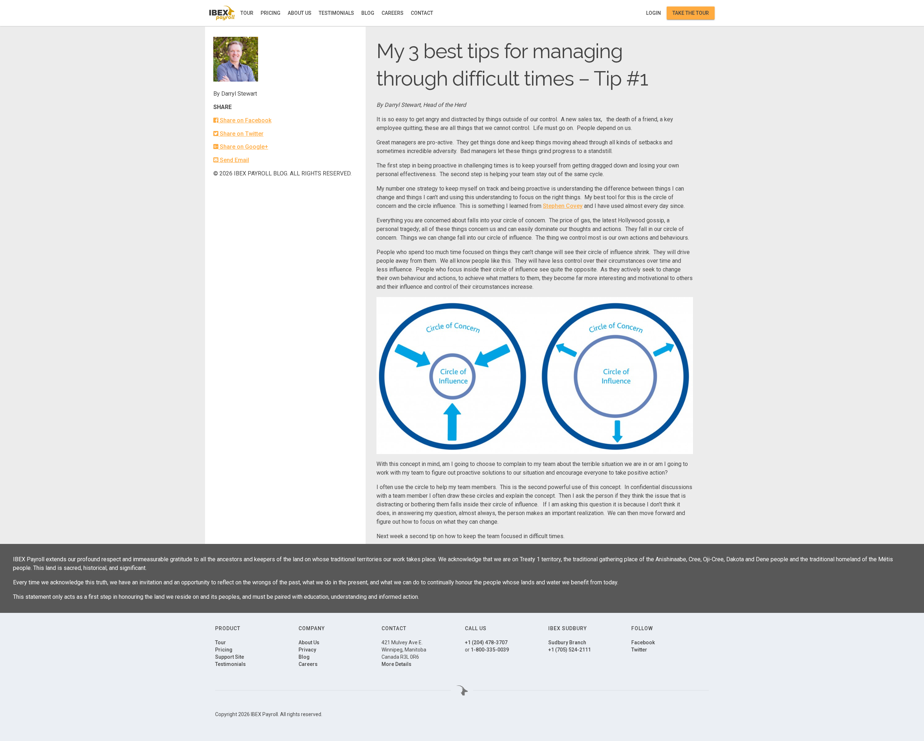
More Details (396, 664)
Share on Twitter (240, 133)
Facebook (643, 642)
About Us (299, 13)
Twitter (639, 650)
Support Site (229, 657)
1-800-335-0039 (490, 650)
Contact (422, 13)
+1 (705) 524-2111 (569, 650)
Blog (367, 13)
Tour (246, 13)
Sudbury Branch (567, 642)
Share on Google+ (243, 146)
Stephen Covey (563, 205)
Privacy (307, 650)
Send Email (233, 160)
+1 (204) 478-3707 (486, 642)
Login (653, 13)
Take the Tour (690, 13)
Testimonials (336, 13)
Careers (393, 13)
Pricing (270, 13)
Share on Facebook (244, 120)
